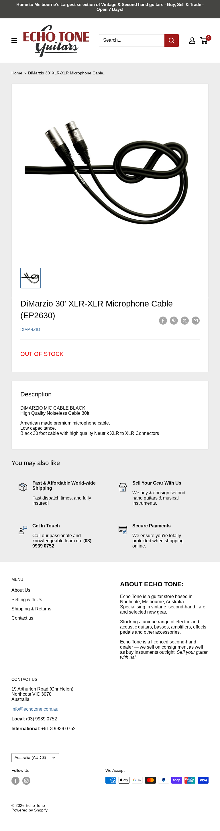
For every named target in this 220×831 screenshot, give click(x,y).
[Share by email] (196, 320)
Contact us (22, 618)
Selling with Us (26, 599)
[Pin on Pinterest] (174, 320)
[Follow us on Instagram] (26, 781)
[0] (203, 40)
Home (16, 73)
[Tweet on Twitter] (185, 320)
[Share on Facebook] (163, 320)
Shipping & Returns (31, 608)
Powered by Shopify (29, 810)
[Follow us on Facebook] (15, 781)
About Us (20, 590)
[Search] (171, 40)
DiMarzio (30, 329)
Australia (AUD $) (30, 757)
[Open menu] (14, 40)
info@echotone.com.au (34, 709)
